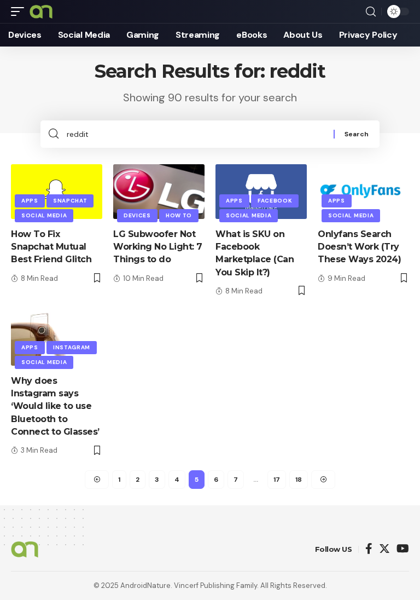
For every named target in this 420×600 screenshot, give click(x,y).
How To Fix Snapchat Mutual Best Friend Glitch (51, 246)
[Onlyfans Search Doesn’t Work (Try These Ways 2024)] (363, 191)
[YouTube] (402, 549)
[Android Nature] (41, 11)
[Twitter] (384, 549)
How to (179, 215)
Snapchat (70, 200)
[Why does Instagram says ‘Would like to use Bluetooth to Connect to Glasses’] (56, 338)
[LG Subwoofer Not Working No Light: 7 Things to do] (159, 191)
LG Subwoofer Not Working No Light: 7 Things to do (157, 246)
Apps (29, 200)
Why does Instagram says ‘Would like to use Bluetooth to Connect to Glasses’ (55, 406)
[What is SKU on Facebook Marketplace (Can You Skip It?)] (261, 191)
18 (298, 479)
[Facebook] (368, 549)
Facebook (275, 200)
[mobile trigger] (20, 11)
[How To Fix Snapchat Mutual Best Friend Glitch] (56, 191)
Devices (137, 215)
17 (276, 479)
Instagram (71, 347)
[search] (370, 11)
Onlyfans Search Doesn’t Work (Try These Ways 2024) (359, 246)
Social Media (44, 215)
